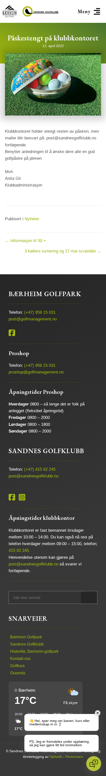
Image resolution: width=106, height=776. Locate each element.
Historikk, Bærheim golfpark (34, 651)
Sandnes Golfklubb (27, 644)
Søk (89, 597)
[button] (89, 11)
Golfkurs (17, 666)
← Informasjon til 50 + (25, 240)
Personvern (74, 757)
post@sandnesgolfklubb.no (33, 476)
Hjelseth (56, 757)
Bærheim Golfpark (26, 637)
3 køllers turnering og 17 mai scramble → (63, 251)
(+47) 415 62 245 (39, 469)
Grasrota (17, 673)
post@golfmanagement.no (33, 319)
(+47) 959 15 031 (39, 312)
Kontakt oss (20, 658)
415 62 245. (19, 550)
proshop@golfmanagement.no (36, 372)
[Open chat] (93, 763)
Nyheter (32, 219)
